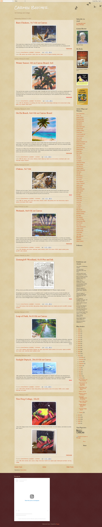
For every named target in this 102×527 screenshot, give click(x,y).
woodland (35, 351)
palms (17, 104)
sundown (23, 104)
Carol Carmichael (80, 121)
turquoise (27, 160)
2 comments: (38, 198)
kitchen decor (62, 200)
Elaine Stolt (78, 151)
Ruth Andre (78, 224)
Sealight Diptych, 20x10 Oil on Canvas (33, 359)
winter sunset (29, 104)
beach (39, 158)
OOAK (27, 202)
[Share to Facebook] (49, 52)
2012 (79, 415)
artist (36, 102)
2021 (79, 339)
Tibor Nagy (78, 234)
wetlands (25, 250)
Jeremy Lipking (79, 164)
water (21, 250)
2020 (79, 341)
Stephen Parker (79, 228)
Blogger (57, 524)
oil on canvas (55, 158)
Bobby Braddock (80, 117)
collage (36, 460)
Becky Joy (78, 115)
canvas (33, 54)
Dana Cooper (79, 138)
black (39, 102)
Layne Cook (79, 198)
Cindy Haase (79, 132)
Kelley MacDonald (80, 189)
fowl (57, 200)
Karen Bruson (79, 175)
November (81, 359)
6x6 (22, 102)
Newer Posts (18, 467)
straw (61, 54)
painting (64, 249)
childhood (24, 349)
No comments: (38, 100)
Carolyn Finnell (79, 128)
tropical (22, 160)
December (81, 357)
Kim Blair (78, 194)
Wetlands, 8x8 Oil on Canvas (29, 210)
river (17, 351)
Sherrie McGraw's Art (81, 226)
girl (38, 349)
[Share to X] (48, 52)
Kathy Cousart (79, 185)
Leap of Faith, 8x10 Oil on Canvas (31, 316)
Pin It (84, 441)
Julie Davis (78, 172)
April (80, 373)
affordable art (26, 102)
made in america (41, 249)
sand (68, 158)
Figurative (35, 349)
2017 (79, 347)
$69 (20, 158)
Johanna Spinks (79, 168)
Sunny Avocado (79, 230)
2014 (79, 353)
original (30, 202)
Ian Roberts (78, 160)
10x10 (23, 460)
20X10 (23, 388)
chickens (41, 200)
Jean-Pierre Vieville (80, 162)
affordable (24, 249)
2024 (79, 333)
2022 (79, 337)
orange (68, 102)
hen (39, 54)
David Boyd (78, 140)
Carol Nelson (79, 124)
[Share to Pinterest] (51, 52)
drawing (41, 306)
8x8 (20, 249)
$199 (20, 388)
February (81, 378)
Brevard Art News (80, 119)
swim (23, 351)
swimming (27, 351)
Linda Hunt (78, 202)
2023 (79, 335)
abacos (25, 158)
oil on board (22, 202)
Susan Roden (79, 232)
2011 (79, 417)
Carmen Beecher (31, 7)
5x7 (22, 200)
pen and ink (60, 306)
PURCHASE (69, 48)
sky (20, 104)
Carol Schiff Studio (80, 126)
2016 (79, 349)
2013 (79, 355)
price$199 (68, 349)
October (81, 361)
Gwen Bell (78, 158)
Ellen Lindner (79, 153)
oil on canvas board (62, 102)
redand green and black (62, 460)
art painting (32, 102)
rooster (58, 54)
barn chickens (29, 54)
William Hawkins (80, 241)
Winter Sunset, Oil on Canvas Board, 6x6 (34, 62)
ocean (50, 388)
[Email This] (45, 52)
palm (66, 158)
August (81, 365)
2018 (79, 345)
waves (24, 390)
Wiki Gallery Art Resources (79, 237)
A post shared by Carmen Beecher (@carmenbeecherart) (32, 518)
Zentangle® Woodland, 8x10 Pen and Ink (34, 259)
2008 (79, 423)
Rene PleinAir (79, 223)
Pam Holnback (79, 217)
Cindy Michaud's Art (80, 134)
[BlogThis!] (47, 52)
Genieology (78, 157)
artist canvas (30, 158)
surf (22, 390)
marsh (46, 249)
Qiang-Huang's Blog (80, 221)
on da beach (61, 158)
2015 (79, 351)
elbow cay (44, 158)
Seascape (18, 160)
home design (50, 102)
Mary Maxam (79, 209)
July (80, 367)
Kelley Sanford (79, 191)
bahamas (36, 158)
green (45, 102)
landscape (55, 102)
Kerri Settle (78, 192)
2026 (79, 329)
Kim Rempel (79, 196)
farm (37, 54)
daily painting (50, 200)
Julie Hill (78, 174)
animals (23, 54)
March (80, 375)
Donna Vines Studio (80, 143)
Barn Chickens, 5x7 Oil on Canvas (31, 22)
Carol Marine (79, 123)
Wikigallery (78, 239)
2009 (79, 421)
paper (55, 460)
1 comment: (37, 156)
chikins (45, 200)
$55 (20, 102)
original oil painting (52, 54)
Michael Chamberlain (80, 211)
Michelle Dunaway (80, 213)
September (81, 363)
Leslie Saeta (79, 200)
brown (37, 200)
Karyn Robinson (79, 181)
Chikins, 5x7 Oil (23, 168)
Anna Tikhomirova (80, 113)
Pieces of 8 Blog (80, 219)
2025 (79, 331)
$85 (20, 54)
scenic (63, 388)
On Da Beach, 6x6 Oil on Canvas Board (34, 112)
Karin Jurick (79, 179)
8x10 (20, 306)
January (81, 412)
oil (47, 54)
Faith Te (78, 155)
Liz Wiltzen (78, 206)
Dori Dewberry (79, 145)
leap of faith (45, 349)
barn (35, 200)
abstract (24, 306)
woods (38, 351)
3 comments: (38, 52)
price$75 (18, 250)
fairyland (45, 306)
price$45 (65, 306)
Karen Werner (79, 177)
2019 (79, 343)
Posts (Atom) (23, 470)
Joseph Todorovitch (80, 170)
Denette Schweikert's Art (81, 141)
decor (42, 102)
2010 (79, 419)
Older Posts (69, 467)
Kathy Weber (79, 187)
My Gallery (78, 215)
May (80, 371)
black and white (29, 306)
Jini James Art (79, 166)
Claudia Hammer (80, 136)
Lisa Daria (78, 204)
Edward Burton (79, 149)
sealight (67, 388)
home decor (41, 460)
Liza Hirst (78, 207)
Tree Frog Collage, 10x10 (27, 398)
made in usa (43, 54)
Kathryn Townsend (80, 183)
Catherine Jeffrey (80, 130)
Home (44, 467)
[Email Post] (43, 52)
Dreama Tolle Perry (80, 147)
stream (19, 351)
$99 (20, 460)
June (80, 369)
